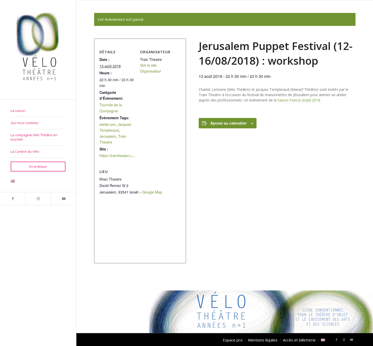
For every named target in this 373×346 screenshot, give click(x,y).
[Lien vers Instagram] (38, 198)
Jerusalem (107, 136)
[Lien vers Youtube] (63, 198)
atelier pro (107, 124)
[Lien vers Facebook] (12, 198)
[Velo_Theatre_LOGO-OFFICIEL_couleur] (38, 49)
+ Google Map (150, 192)
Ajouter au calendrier (228, 123)
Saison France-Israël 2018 (299, 100)
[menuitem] (38, 111)
